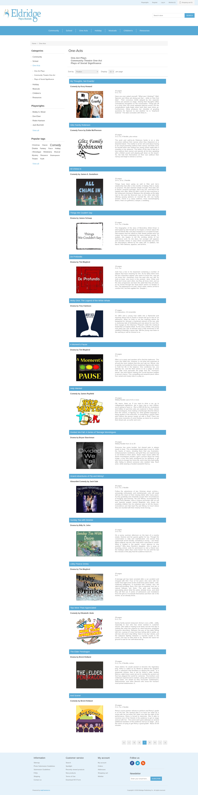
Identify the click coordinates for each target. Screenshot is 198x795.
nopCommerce (45, 790)
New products (71, 773)
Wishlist (100, 776)
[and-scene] (89, 732)
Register (154, 2)
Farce (50, 148)
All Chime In (75, 169)
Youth (42, 159)
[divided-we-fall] (89, 468)
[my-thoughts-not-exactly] (89, 117)
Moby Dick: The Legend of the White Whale (89, 300)
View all (36, 130)
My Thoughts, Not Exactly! (81, 81)
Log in (163, 2)
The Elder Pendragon (79, 652)
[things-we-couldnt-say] (89, 249)
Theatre (35, 159)
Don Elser (37, 116)
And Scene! (75, 695)
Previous (129, 743)
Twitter (137, 763)
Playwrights (144, 2)
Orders (100, 766)
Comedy (55, 145)
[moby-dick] (89, 337)
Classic (45, 145)
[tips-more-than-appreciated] (89, 644)
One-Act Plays (39, 71)
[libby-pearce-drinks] (89, 600)
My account (102, 763)
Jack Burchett (38, 125)
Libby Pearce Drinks (79, 564)
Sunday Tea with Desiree (81, 520)
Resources (145, 30)
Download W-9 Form (73, 780)
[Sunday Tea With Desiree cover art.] (89, 556)
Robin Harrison (39, 121)
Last (165, 743)
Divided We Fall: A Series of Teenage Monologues (92, 432)
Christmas (36, 145)
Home (34, 43)
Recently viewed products (75, 769)
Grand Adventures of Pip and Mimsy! (86, 476)
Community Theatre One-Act (44, 75)
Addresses (102, 769)
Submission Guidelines (42, 769)
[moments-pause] (89, 380)
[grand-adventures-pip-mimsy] (89, 512)
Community (53, 30)
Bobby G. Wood (39, 112)
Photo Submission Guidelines (44, 766)
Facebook (132, 763)
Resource (44, 155)
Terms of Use (70, 776)
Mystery (35, 155)
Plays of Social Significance (44, 79)
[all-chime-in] (89, 205)
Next (160, 743)
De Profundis (75, 257)
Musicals (113, 30)
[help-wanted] (89, 424)
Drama (35, 148)
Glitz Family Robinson (79, 125)
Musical (57, 152)
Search (68, 763)
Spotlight (69, 766)
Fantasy (43, 148)
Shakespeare (55, 155)
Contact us (37, 780)
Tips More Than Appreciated (82, 608)
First (124, 743)
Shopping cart (103, 773)
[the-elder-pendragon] (89, 688)
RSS (143, 763)
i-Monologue (36, 152)
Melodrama (47, 152)
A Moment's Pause (78, 344)
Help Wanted (75, 388)
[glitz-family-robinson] (89, 161)
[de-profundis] (89, 293)
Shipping (37, 776)
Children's (128, 30)
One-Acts (83, 30)
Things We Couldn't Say (80, 213)
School (69, 30)
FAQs (36, 773)
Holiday (98, 30)
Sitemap (37, 763)
